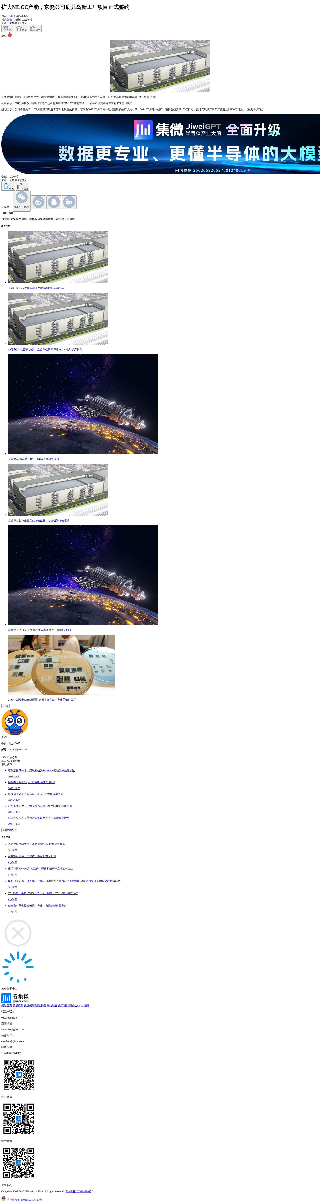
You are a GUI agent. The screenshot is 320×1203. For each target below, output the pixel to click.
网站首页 (6, 1005)
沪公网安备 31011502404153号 (24, 1199)
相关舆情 (7, 19)
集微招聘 (29, 1005)
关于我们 (63, 1005)
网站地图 (52, 1005)
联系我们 (40, 1005)
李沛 (12, 16)
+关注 (5, 706)
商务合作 (74, 1005)
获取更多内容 (9, 830)
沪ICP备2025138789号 (78, 1191)
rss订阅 (85, 1005)
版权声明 (18, 1005)
